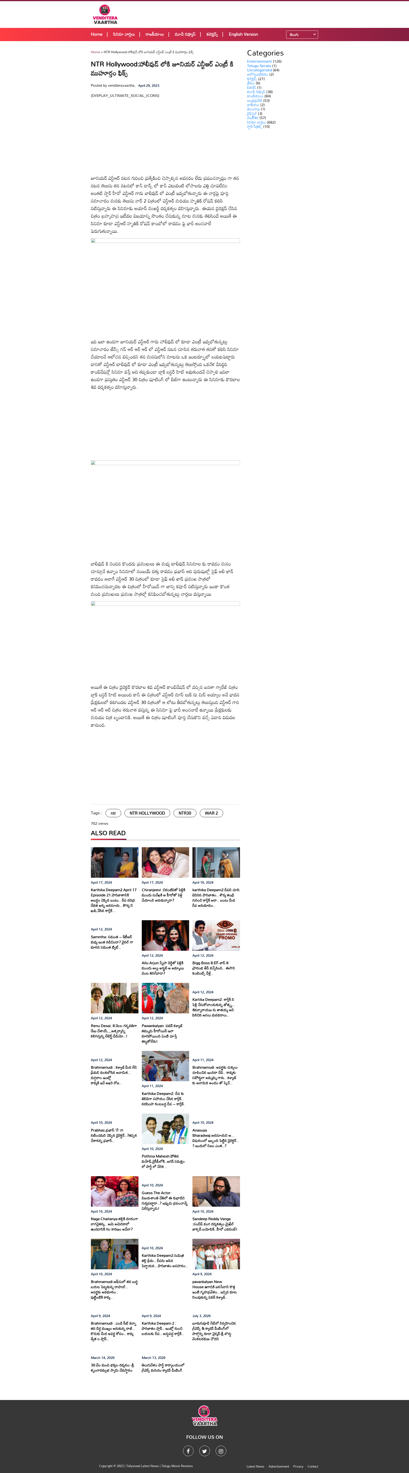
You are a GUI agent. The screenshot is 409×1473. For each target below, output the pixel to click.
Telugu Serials (259, 65)
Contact (313, 1466)
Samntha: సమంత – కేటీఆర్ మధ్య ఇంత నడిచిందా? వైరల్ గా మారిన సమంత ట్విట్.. (112, 942)
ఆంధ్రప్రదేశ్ (254, 100)
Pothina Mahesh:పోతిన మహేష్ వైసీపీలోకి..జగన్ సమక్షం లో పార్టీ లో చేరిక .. (163, 1161)
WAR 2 (211, 813)
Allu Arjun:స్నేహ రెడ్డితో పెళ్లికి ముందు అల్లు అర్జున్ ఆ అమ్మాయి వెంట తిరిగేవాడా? (163, 968)
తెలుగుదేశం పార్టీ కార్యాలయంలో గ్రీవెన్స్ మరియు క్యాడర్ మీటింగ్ (163, 1367)
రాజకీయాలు (155, 34)
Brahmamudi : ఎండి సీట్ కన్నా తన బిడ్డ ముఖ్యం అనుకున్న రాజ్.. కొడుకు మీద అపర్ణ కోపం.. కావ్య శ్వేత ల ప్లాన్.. (113, 1331)
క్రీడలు (251, 83)
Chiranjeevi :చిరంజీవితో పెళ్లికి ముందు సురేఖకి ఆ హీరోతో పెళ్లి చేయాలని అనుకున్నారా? (163, 895)
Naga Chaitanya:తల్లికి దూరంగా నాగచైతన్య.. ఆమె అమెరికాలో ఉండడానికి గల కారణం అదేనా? (114, 1224)
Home (96, 34)
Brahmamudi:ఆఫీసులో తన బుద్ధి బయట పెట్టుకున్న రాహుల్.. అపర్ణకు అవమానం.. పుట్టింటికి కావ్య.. (114, 1289)
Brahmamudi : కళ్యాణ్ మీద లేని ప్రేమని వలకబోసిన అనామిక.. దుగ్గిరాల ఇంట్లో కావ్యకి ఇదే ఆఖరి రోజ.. (114, 1075)
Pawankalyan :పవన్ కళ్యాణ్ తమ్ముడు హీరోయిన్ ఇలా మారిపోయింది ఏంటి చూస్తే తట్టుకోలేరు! (162, 1033)
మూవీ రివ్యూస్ (185, 34)
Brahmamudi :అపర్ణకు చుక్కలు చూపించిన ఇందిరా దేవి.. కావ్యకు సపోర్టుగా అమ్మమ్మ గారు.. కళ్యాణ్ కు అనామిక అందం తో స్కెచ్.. (215, 1075)
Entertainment (259, 61)
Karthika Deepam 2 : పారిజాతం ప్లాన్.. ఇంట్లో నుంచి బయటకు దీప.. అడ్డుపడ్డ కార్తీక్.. (163, 1328)
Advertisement (279, 1466)
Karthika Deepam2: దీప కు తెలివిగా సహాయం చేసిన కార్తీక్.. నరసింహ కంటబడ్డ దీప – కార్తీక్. (163, 1099)
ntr (113, 813)
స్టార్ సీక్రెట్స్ (254, 126)
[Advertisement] (236, 14)
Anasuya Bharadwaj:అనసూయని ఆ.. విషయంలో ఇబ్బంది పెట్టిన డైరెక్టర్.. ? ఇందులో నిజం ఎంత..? (215, 1137)
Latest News (255, 1466)
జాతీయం (253, 104)
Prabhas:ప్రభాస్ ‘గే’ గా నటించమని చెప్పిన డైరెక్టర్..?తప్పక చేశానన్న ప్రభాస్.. (114, 1135)
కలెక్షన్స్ (212, 34)
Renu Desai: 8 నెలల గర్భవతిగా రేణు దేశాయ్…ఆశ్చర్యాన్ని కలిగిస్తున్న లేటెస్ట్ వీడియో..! (114, 1031)
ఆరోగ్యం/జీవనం (257, 74)
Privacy (298, 1466)
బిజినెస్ (251, 87)
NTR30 (185, 813)
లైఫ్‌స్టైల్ (252, 113)
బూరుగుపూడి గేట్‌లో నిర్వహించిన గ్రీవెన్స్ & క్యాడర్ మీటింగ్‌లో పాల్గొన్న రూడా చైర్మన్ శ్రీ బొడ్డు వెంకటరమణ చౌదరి (214, 1331)
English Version (243, 34)
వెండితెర (252, 117)
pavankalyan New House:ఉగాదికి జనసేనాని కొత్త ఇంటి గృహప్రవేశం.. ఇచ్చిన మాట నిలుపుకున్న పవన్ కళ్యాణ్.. (214, 1289)
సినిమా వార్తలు (124, 34)
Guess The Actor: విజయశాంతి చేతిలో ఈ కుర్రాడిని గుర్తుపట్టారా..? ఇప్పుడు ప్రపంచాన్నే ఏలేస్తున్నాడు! (165, 1200)
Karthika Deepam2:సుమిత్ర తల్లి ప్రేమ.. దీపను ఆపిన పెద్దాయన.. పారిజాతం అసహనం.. (165, 1261)
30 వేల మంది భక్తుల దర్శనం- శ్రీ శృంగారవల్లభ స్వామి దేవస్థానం (112, 1367)
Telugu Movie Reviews (177, 1466)
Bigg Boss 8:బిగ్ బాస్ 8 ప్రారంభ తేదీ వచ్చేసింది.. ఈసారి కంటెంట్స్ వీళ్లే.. (213, 968)
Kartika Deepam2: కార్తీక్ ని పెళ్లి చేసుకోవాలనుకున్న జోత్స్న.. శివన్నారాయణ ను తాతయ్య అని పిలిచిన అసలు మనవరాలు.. (213, 1007)
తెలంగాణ (253, 109)
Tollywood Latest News (143, 1466)
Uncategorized (259, 70)
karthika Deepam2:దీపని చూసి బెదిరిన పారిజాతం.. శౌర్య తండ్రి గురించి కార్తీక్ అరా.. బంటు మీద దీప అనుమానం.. (216, 897)
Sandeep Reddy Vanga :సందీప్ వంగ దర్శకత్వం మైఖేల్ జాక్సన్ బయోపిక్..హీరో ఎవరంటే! (214, 1224)
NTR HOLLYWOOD (147, 813)
